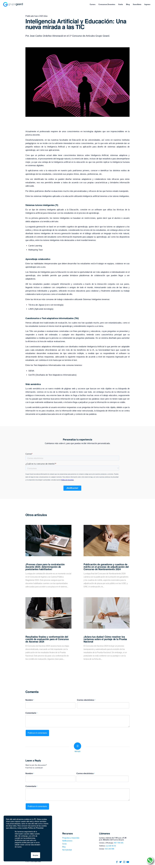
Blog (63, 847)
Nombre (29, 700)
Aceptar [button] (35, 855)
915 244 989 (109, 849)
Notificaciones (67, 841)
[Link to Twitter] (120, 862)
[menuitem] (92, 4)
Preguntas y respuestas (70, 838)
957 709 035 (118, 843)
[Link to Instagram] (124, 862)
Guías (64, 844)
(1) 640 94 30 (111, 846)
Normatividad (67, 850)
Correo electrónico (86, 700)
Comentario (31, 713)
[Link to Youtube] (128, 862)
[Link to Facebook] (117, 862)
